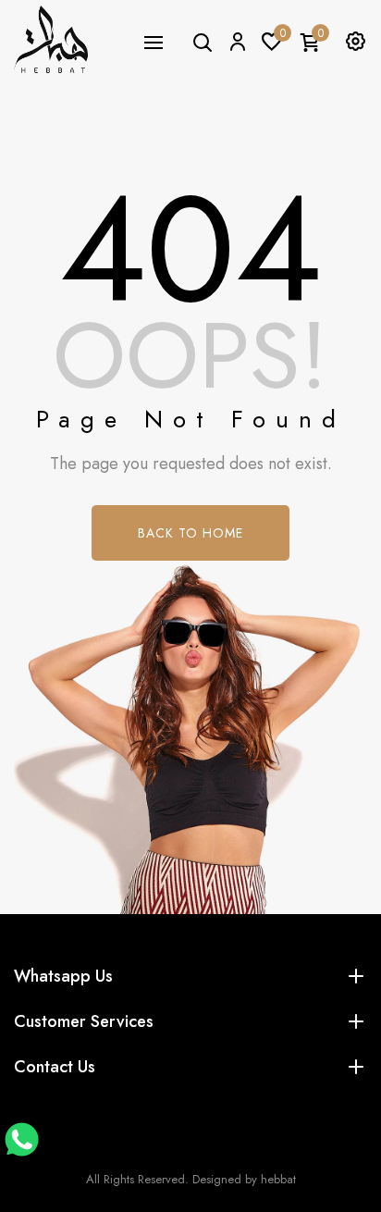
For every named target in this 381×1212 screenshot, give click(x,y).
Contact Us (54, 1067)
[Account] (237, 40)
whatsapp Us (63, 976)
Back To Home (190, 533)
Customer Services (84, 1021)
